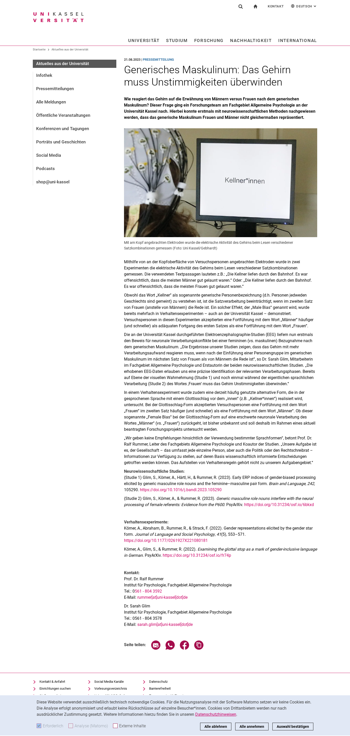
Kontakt (276, 6)
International (297, 40)
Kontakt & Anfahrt (52, 682)
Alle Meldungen (51, 101)
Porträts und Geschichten (61, 141)
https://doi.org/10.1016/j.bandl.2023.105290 (181, 489)
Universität (144, 40)
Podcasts (45, 168)
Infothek (44, 75)
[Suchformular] (240, 6)
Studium (177, 40)
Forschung (209, 40)
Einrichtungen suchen (55, 688)
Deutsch (306, 6)
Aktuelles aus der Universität (70, 49)
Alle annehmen (252, 726)
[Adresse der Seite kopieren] (198, 648)
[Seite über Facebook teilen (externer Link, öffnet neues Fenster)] (184, 648)
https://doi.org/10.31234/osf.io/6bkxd (279, 504)
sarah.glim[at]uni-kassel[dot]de (165, 624)
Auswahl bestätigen (293, 726)
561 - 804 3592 (148, 591)
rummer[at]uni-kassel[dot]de (162, 597)
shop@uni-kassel (52, 181)
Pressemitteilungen (55, 88)
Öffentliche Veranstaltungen (63, 115)
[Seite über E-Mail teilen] (155, 648)
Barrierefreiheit (160, 688)
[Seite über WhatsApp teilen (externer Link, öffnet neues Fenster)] (170, 648)
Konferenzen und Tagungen (62, 128)
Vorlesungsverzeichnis (110, 688)
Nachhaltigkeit (251, 40)
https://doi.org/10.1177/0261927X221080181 (166, 540)
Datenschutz (158, 682)
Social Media (48, 155)
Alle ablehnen (215, 726)
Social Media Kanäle (109, 682)
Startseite (39, 49)
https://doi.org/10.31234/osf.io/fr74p (197, 555)
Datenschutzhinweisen (215, 714)
